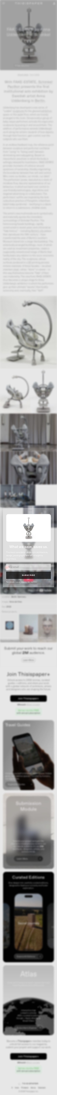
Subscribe (28, 575)
